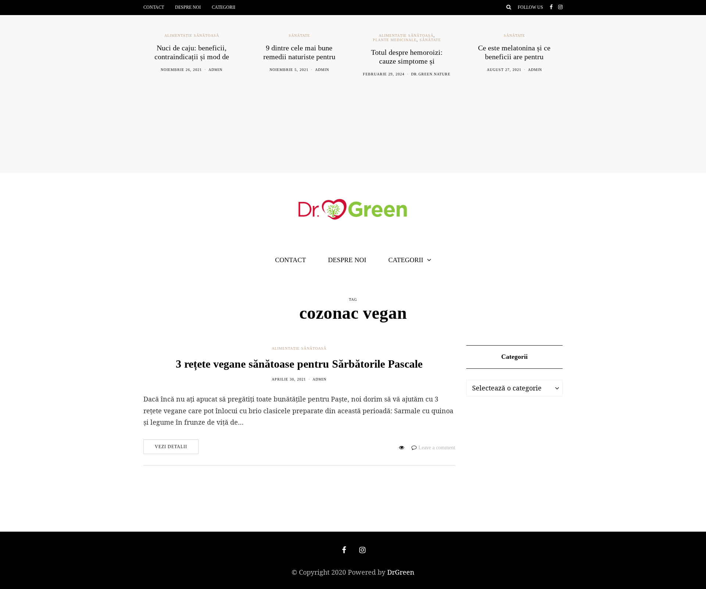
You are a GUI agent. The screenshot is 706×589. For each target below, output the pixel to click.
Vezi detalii (171, 446)
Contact (153, 7)
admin (215, 70)
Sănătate (299, 35)
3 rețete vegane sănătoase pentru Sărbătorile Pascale (299, 364)
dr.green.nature (430, 74)
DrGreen (400, 572)
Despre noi (188, 7)
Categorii (223, 7)
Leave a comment (436, 447)
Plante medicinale (395, 40)
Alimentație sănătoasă (191, 35)
